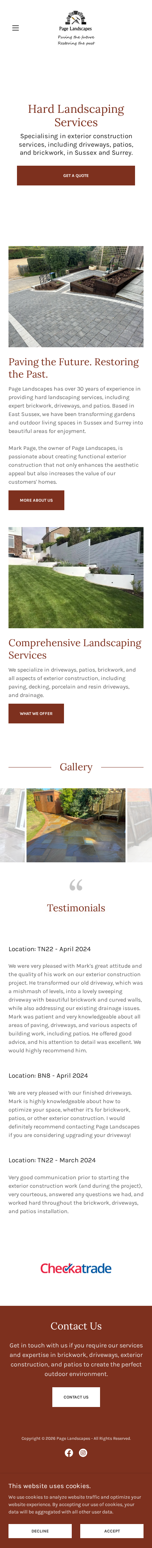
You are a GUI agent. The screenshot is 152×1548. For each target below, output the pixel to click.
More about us (36, 500)
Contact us (76, 1397)
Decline (40, 1531)
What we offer (36, 713)
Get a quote (76, 175)
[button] (18, 28)
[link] (76, 27)
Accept (112, 1531)
